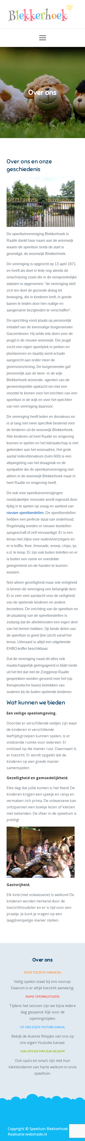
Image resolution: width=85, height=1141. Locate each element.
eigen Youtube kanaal (45, 1042)
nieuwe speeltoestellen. (26, 513)
